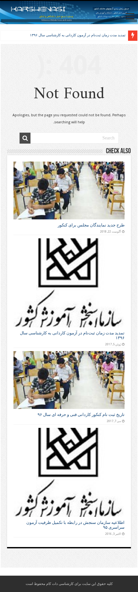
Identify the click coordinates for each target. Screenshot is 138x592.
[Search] (25, 138)
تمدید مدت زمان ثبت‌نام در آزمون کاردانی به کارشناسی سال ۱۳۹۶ (77, 35)
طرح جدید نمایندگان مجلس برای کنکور (91, 225)
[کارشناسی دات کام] (69, 12)
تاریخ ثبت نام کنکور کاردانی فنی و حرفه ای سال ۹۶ (81, 414)
